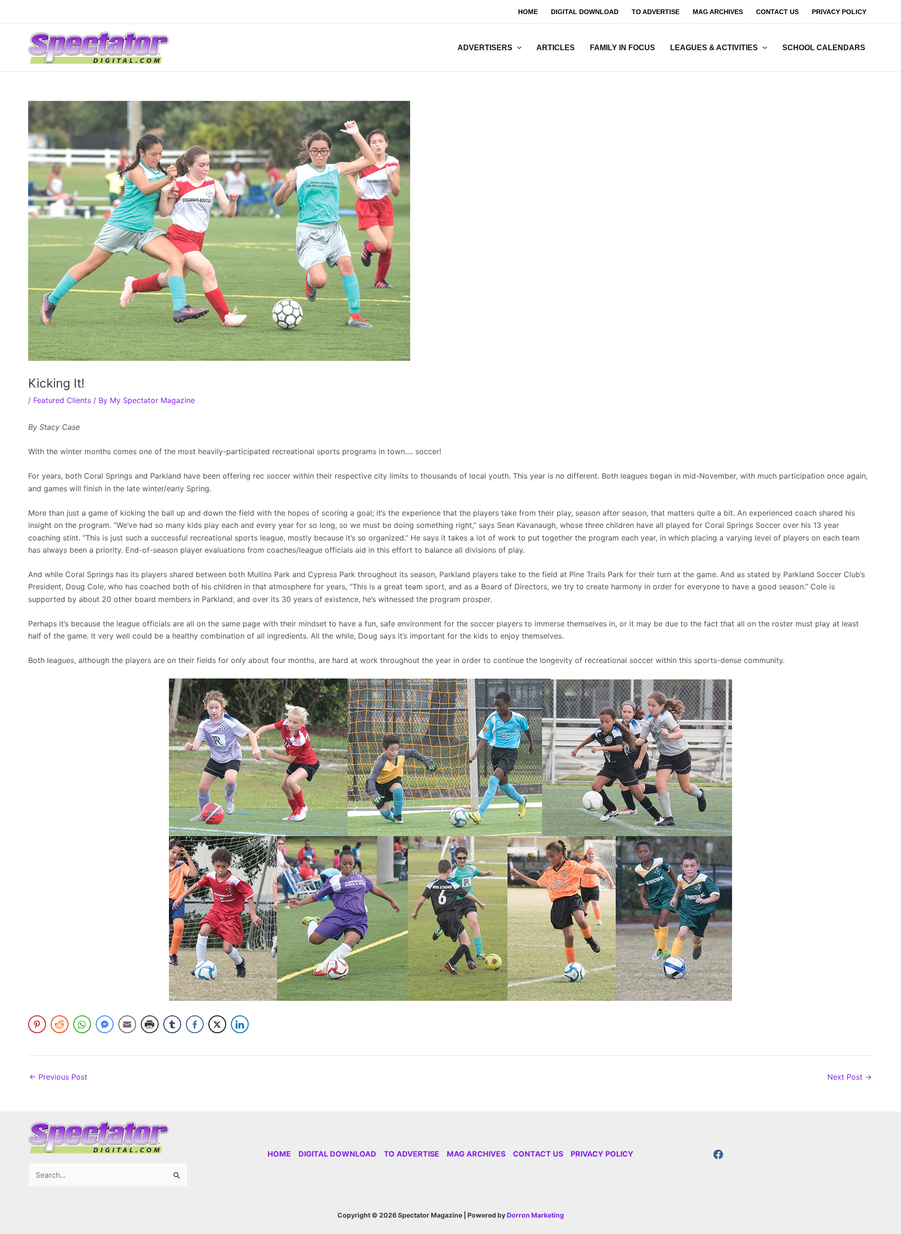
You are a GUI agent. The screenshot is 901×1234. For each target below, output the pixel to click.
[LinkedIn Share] (240, 1024)
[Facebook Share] (195, 1024)
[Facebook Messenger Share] (105, 1024)
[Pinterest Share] (37, 1024)
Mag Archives (476, 1153)
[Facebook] (718, 1154)
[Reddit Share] (60, 1024)
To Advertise (411, 1153)
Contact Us (538, 1153)
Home (279, 1153)
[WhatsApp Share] (82, 1024)
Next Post (849, 1077)
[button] (517, 47)
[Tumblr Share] (172, 1024)
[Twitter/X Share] (217, 1024)
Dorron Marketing (535, 1215)
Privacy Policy (602, 1153)
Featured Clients (62, 400)
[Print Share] (150, 1024)
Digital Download (337, 1153)
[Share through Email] (127, 1024)
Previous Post (58, 1077)
